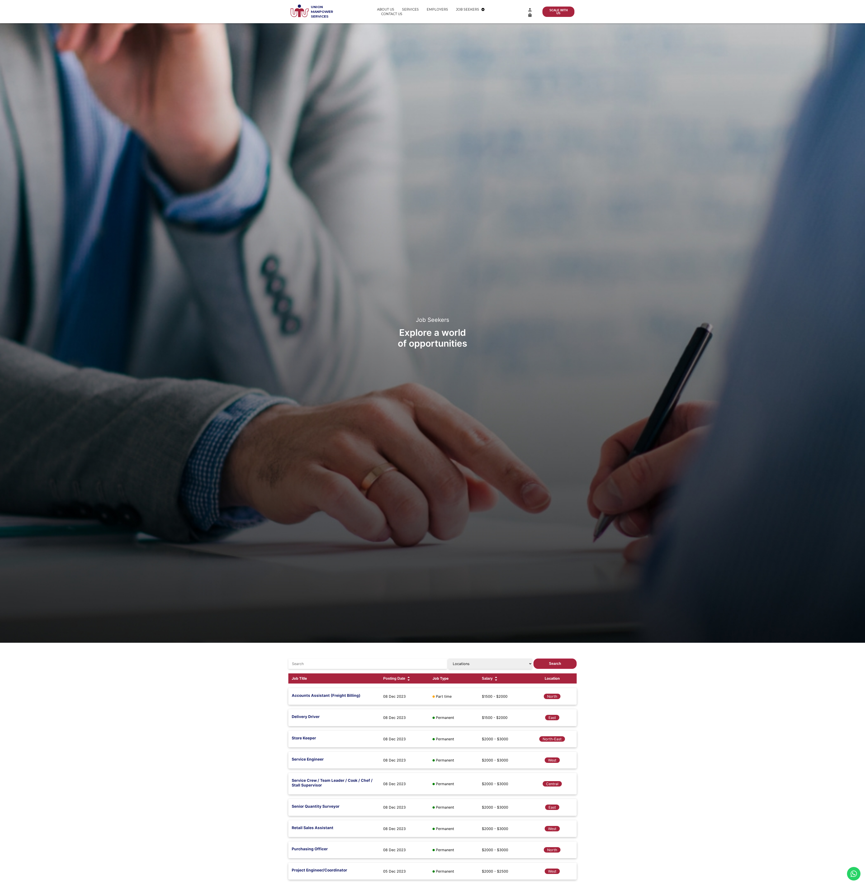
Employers (437, 9)
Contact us (391, 14)
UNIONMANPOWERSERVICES (322, 11)
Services (410, 9)
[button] (530, 10)
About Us (385, 9)
